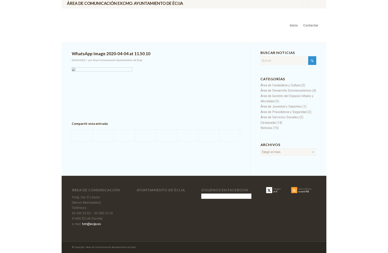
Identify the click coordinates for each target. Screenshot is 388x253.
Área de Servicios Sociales (279, 117)
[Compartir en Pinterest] (124, 135)
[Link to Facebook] (306, 3)
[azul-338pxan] (101, 25)
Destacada (268, 123)
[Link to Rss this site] (312, 3)
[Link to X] (300, 3)
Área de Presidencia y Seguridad (283, 112)
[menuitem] (293, 25)
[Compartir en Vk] (187, 135)
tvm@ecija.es (91, 224)
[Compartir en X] (103, 135)
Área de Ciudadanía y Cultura (280, 85)
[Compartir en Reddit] (208, 135)
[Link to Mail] (318, 3)
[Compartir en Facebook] (82, 135)
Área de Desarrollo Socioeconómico (285, 90)
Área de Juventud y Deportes (281, 106)
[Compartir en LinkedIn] (145, 135)
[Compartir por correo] (229, 135)
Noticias (266, 128)
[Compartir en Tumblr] (166, 135)
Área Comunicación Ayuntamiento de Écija (117, 60)
